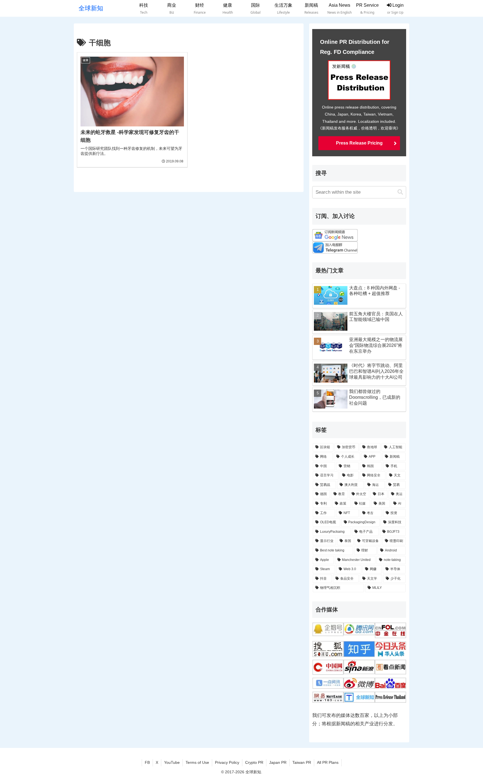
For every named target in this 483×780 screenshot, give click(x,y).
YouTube (172, 762)
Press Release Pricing (359, 143)
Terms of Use (197, 762)
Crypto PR (254, 762)
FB (147, 762)
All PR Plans (327, 762)
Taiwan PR (301, 762)
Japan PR (278, 762)
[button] (400, 192)
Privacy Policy (227, 762)
